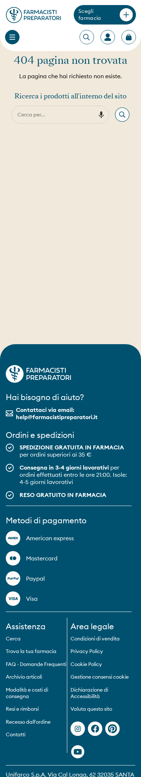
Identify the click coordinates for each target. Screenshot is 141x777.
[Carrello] (128, 37)
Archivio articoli (24, 677)
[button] (101, 114)
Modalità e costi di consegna (27, 693)
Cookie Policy (86, 664)
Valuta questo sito (91, 709)
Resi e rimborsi (22, 709)
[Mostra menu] (12, 37)
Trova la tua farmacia (31, 651)
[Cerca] (122, 114)
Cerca (13, 638)
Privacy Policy (86, 651)
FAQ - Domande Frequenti (36, 664)
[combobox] (53, 114)
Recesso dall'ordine (28, 722)
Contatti (15, 734)
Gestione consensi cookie (99, 677)
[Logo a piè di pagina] (38, 374)
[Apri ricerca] (86, 37)
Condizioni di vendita (95, 638)
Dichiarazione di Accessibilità (89, 693)
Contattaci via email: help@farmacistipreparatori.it (57, 413)
